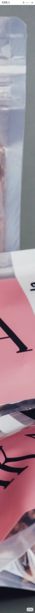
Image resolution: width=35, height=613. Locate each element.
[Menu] (32, 2)
